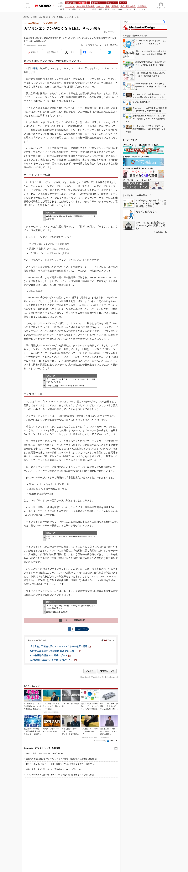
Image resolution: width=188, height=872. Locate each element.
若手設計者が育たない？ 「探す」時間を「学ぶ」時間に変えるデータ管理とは (60, 764)
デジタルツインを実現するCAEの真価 (138, 168)
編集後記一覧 (161, 232)
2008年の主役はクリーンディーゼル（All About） (65, 386)
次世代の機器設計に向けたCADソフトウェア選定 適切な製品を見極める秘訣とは (61, 759)
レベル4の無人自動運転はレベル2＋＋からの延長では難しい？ (150, 225)
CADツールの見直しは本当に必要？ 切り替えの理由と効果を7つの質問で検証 (60, 775)
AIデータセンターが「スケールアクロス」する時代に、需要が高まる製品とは (151, 203)
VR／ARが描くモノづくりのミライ (137, 180)
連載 (35, 68)
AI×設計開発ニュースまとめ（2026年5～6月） (46, 753)
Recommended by (100, 741)
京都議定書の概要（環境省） (57, 612)
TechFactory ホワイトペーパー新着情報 (42, 748)
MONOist (26, 17)
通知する (54, 52)
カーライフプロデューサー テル (95, 45)
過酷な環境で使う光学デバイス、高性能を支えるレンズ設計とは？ (54, 769)
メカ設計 (34, 17)
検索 (164, 22)
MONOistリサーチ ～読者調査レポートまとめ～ (141, 145)
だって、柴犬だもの (146, 211)
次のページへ (81, 629)
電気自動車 (72, 620)
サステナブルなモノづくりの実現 (136, 157)
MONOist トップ (107, 671)
